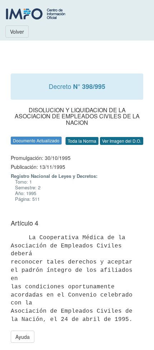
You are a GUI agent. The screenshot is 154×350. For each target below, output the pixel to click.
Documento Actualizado (36, 140)
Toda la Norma (82, 141)
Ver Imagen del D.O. (121, 141)
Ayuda (22, 336)
